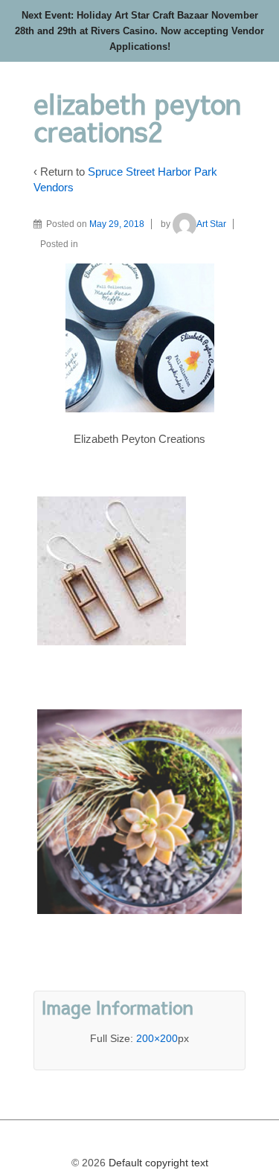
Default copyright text (157, 1163)
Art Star (211, 224)
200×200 (157, 1038)
